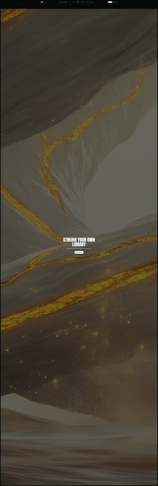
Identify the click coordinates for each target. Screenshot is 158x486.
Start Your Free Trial (79, 252)
